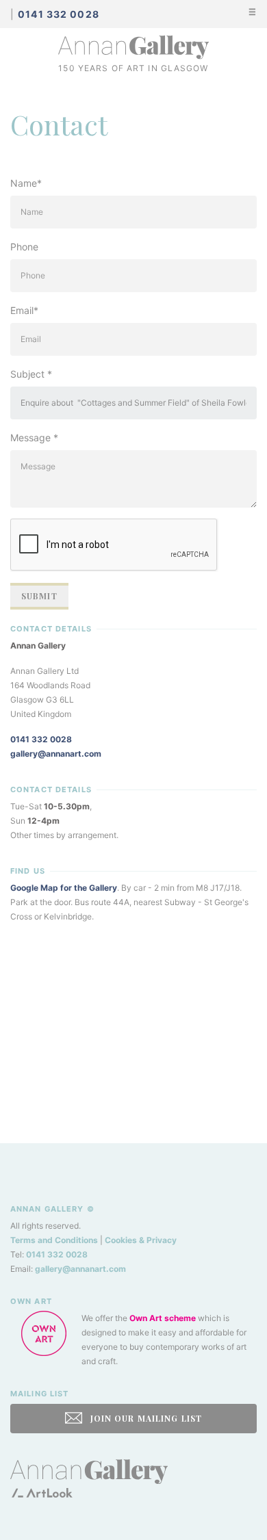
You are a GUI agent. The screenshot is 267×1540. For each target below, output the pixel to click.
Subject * (31, 374)
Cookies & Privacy (141, 1240)
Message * (34, 437)
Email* (24, 310)
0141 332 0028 (41, 739)
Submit (39, 595)
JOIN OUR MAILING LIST (144, 1418)
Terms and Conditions (54, 1240)
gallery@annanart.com (55, 753)
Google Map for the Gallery (63, 888)
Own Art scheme (162, 1318)
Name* (26, 183)
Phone (24, 246)
